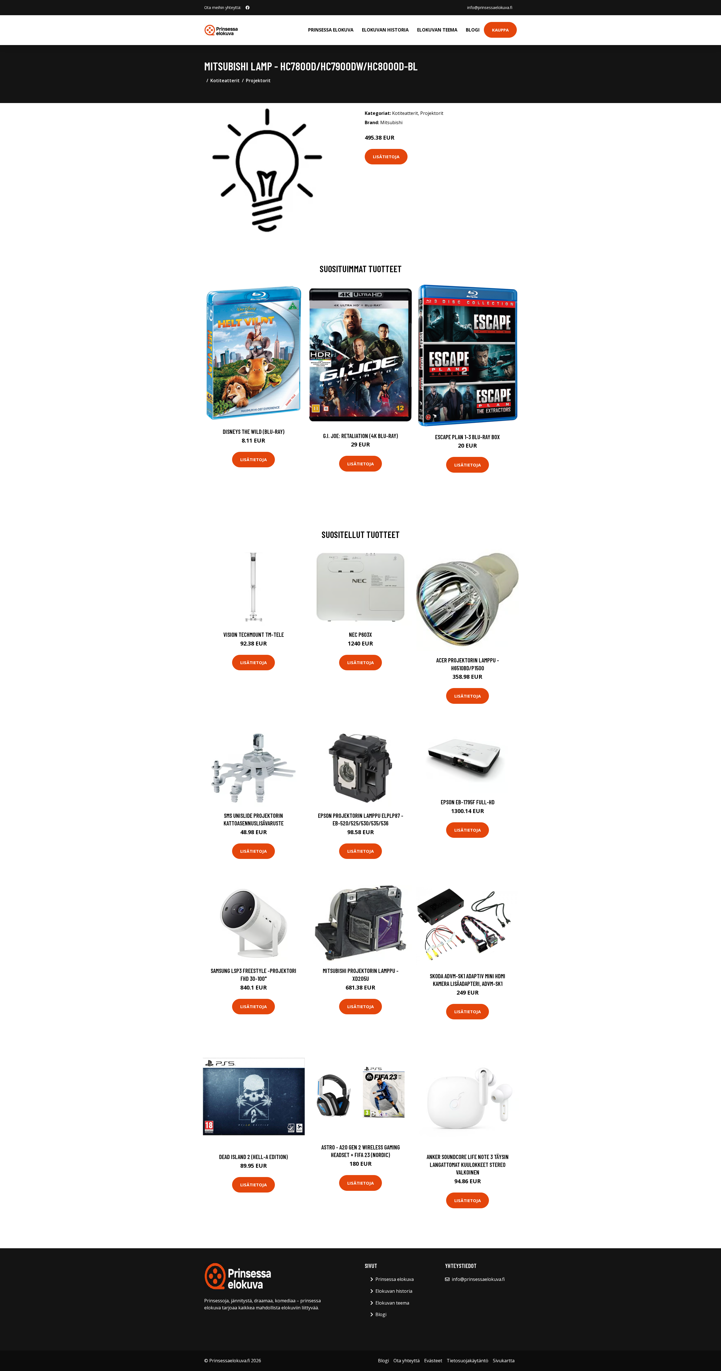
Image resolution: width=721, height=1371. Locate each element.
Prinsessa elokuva (330, 30)
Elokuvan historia (385, 30)
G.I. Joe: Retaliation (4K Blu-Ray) (360, 435)
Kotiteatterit (225, 80)
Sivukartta (504, 1360)
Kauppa (500, 30)
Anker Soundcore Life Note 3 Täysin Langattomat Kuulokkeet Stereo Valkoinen (468, 1164)
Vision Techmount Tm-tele (253, 634)
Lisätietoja (386, 156)
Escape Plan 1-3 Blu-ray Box (467, 436)
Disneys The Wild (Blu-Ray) (253, 431)
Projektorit (258, 80)
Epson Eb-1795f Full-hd (468, 801)
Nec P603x (360, 634)
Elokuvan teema (437, 30)
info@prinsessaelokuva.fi (489, 7)
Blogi (473, 30)
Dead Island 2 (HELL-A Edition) (253, 1156)
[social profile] (247, 7)
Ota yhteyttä (406, 1360)
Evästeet (433, 1360)
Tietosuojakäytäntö (467, 1360)
